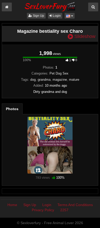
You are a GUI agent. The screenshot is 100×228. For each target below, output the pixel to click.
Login (56, 16)
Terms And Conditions (75, 205)
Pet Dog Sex (58, 73)
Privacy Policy (43, 210)
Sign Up (38, 16)
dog (33, 80)
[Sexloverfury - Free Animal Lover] (50, 6)
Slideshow (84, 36)
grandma (44, 80)
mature (74, 80)
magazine (60, 80)
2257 (64, 210)
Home (12, 205)
